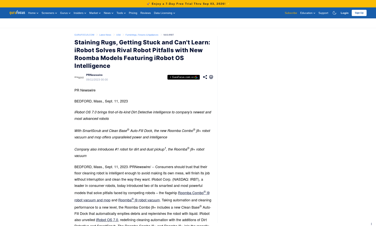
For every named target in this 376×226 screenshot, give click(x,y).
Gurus (64, 12)
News (107, 12)
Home (32, 12)
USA (118, 35)
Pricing (133, 12)
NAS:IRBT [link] (169, 35)
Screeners (48, 12)
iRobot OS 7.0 (107, 219)
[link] (84, 34)
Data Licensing (163, 12)
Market (94, 12)
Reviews (145, 12)
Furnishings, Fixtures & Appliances (142, 35)
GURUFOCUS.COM (84, 35)
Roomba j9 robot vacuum (139, 199)
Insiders (79, 12)
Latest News (105, 35)
